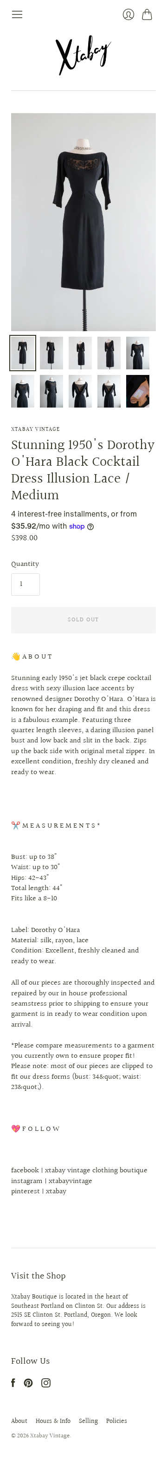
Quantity (25, 564)
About (19, 1421)
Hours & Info (53, 1421)
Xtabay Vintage (35, 429)
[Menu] (17, 14)
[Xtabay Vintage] (83, 55)
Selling (88, 1421)
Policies (116, 1421)
